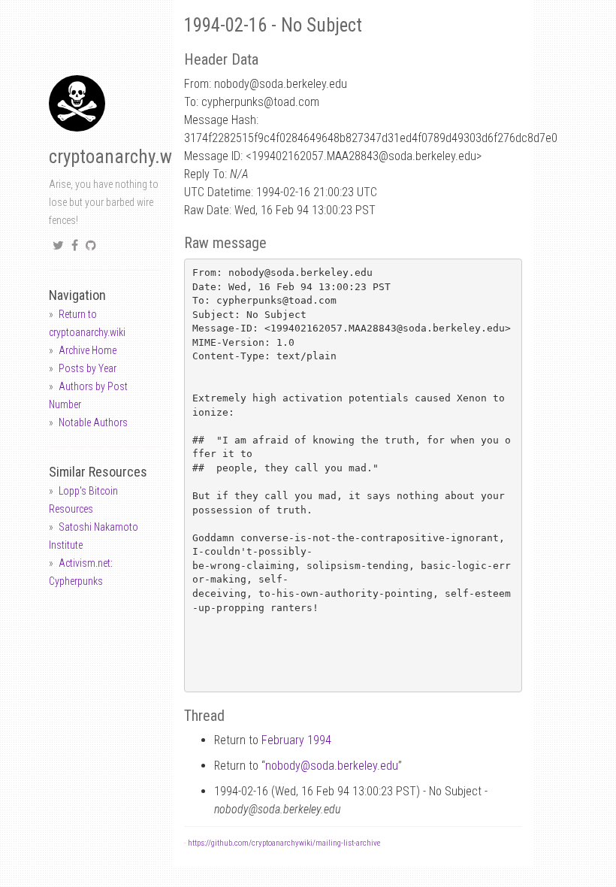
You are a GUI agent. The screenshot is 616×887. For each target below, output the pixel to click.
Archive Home (87, 350)
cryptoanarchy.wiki (119, 157)
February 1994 (296, 740)
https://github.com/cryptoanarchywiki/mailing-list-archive (284, 843)
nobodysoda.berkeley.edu (331, 765)
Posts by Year (87, 368)
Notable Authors (93, 422)
